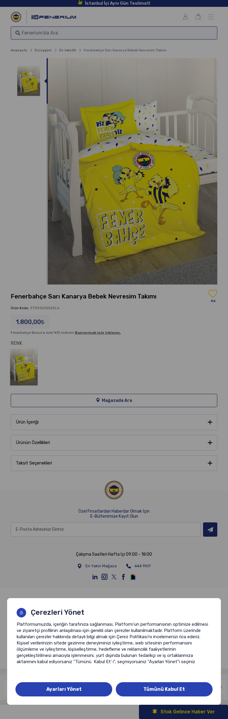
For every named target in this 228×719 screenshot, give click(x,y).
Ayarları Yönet (64, 689)
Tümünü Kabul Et (164, 689)
